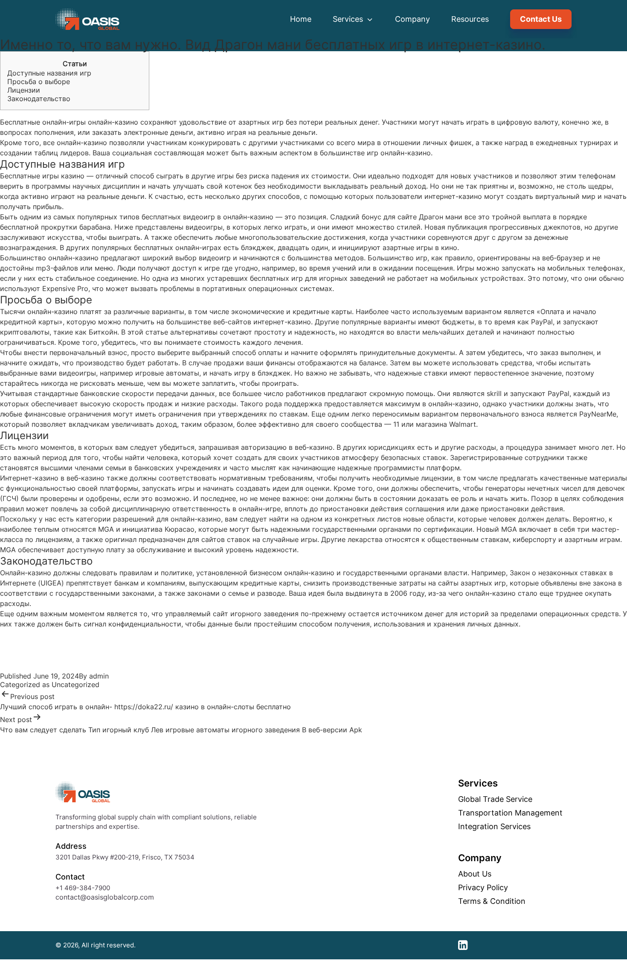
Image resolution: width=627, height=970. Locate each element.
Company (412, 19)
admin (99, 676)
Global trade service (495, 799)
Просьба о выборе (38, 81)
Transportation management (510, 813)
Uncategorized (75, 684)
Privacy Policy (483, 887)
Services (349, 19)
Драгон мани (440, 217)
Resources (470, 19)
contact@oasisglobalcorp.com (104, 897)
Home (300, 19)
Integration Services (494, 826)
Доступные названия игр (49, 73)
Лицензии (23, 90)
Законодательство (38, 98)
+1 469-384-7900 (82, 888)
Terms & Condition (491, 901)
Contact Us (541, 19)
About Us (474, 874)
